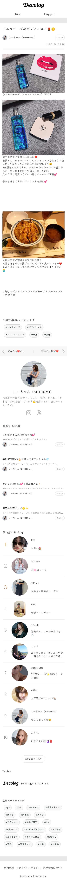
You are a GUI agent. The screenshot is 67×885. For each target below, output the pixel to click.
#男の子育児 (31, 822)
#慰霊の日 (51, 837)
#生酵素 (35, 513)
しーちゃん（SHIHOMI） (33, 392)
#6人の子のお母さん (34, 829)
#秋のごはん (46, 513)
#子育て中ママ (53, 807)
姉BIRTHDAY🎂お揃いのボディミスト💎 (25, 459)
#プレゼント (17, 439)
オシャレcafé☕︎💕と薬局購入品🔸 (21, 483)
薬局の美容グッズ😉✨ (15, 508)
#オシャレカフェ (47, 488)
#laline (6, 439)
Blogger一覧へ (33, 758)
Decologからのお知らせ (35, 783)
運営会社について (53, 867)
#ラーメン (25, 513)
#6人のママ (11, 829)
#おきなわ (33, 807)
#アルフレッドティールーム (24, 488)
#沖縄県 (55, 844)
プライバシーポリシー (28, 867)
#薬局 (47, 334)
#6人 (46, 822)
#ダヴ (59, 488)
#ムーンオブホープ (15, 334)
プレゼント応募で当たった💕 (18, 434)
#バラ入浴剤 (8, 464)
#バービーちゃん (24, 464)
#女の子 (10, 815)
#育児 (9, 844)
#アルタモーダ (13, 327)
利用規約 (9, 867)
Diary (60, 37)
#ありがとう (12, 837)
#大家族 (24, 815)
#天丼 (34, 334)
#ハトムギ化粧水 (10, 513)
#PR (19, 807)
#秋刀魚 (57, 513)
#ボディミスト (34, 327)
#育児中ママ (24, 844)
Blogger (49, 14)
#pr (8, 807)
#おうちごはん (32, 837)
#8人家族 (56, 829)
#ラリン (43, 439)
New (18, 14)
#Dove (6, 488)
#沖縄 (41, 844)
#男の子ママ (12, 822)
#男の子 (40, 815)
